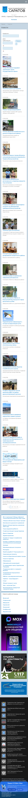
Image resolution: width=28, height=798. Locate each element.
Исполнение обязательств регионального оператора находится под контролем (14, 181)
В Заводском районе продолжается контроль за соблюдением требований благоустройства (13, 206)
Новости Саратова (8, 558)
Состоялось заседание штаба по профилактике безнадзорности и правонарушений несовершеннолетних (13, 440)
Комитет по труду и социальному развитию (12, 538)
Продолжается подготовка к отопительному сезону (11, 344)
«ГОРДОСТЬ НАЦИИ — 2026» (11, 477)
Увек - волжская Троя (9, 585)
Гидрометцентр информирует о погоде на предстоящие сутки (12, 322)
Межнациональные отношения (12, 547)
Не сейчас (20, 789)
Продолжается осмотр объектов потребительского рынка (12, 367)
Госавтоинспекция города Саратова (13, 531)
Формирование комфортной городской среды (11, 588)
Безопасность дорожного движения (13, 523)
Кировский (6, 605)
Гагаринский (6, 600)
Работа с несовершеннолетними (12, 576)
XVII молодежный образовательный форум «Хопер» (13, 460)
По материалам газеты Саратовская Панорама (13, 566)
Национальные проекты (10, 554)
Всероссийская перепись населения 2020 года (13, 525)
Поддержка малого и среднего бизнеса (12, 569)
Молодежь (6, 549)
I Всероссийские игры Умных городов (14, 520)
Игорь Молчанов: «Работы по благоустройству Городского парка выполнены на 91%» (13, 299)
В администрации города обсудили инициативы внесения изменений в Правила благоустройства (14, 157)
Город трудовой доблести (10, 528)
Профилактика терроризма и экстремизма (11, 573)
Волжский (6, 598)
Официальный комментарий (11, 563)
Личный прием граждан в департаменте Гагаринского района (14, 254)
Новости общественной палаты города (14, 556)
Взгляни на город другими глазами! (14, 499)
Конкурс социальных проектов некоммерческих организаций (12, 542)
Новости (10, 24)
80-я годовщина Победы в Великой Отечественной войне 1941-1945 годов (14, 517)
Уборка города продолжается (12, 109)
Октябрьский (6, 609)
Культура (5, 545)
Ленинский (6, 607)
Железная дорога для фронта (12, 88)
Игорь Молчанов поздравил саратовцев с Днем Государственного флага (11, 69)
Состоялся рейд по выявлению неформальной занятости (12, 276)
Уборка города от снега (10, 583)
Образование (7, 561)
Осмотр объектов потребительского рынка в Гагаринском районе (14, 132)
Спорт (4, 581)
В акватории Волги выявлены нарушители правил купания (12, 415)
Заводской (6, 602)
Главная (3, 24)
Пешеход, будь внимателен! (11, 230)
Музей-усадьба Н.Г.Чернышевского (13, 552)
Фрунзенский (7, 611)
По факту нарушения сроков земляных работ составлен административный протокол (12, 392)
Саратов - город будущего (10, 578)
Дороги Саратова (8, 533)
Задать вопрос (11, 789)
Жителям (14, 19)
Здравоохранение (8, 535)
